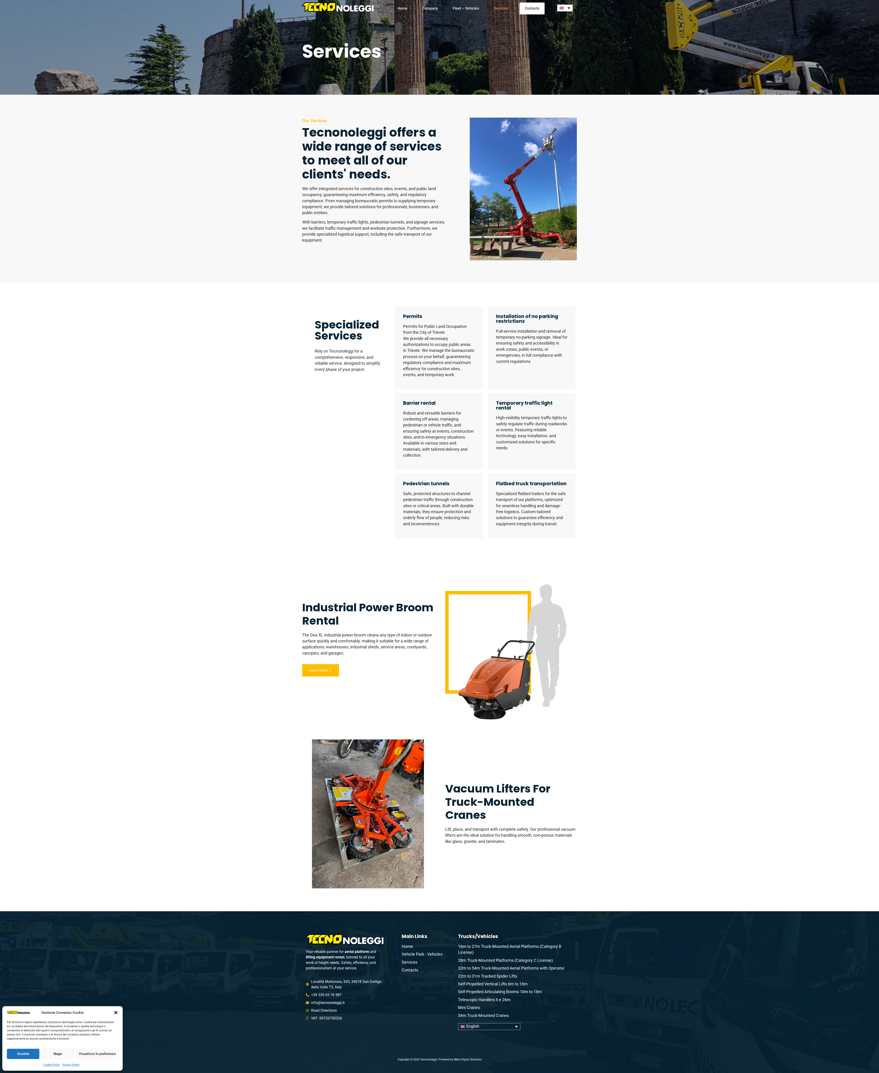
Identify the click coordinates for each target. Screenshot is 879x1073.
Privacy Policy (71, 1064)
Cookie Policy (51, 1064)
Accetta (23, 1054)
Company (430, 8)
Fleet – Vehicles (466, 8)
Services (501, 8)
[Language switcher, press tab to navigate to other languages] (565, 8)
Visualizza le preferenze (97, 1054)
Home (402, 8)
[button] (116, 1012)
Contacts (532, 8)
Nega (58, 1054)
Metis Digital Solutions (468, 1059)
